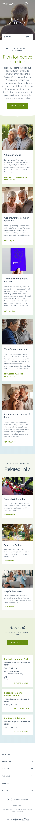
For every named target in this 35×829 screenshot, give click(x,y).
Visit (8, 241)
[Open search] (26, 4)
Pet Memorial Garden (15, 718)
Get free (10, 311)
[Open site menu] (31, 4)
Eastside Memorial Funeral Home (13, 694)
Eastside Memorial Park (16, 659)
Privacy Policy (17, 806)
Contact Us (17, 643)
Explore (21, 683)
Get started (17, 106)
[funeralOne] (22, 819)
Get (9, 442)
